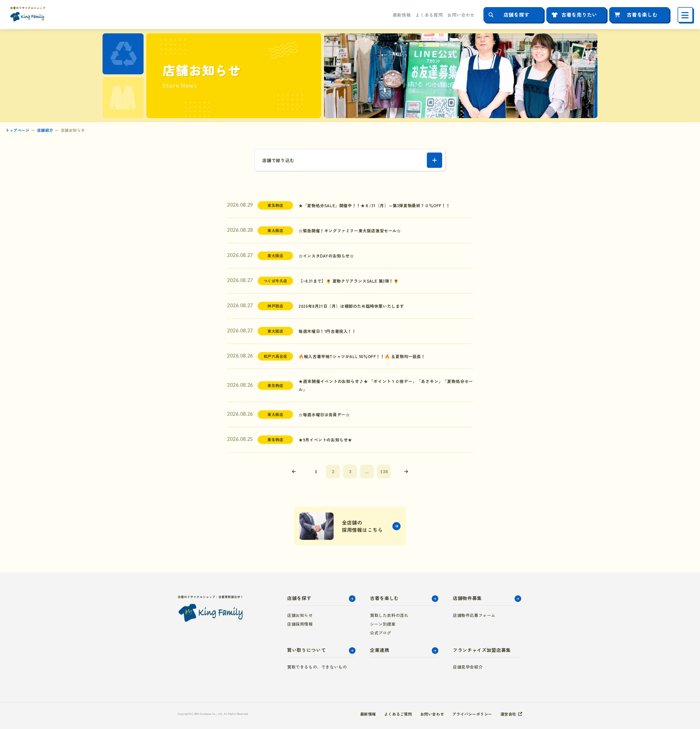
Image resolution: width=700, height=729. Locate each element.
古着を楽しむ (642, 14)
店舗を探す (516, 14)
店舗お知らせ (300, 615)
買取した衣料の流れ (389, 615)
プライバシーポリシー (472, 714)
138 (384, 471)
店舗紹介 (45, 130)
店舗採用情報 (300, 624)
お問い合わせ (461, 14)
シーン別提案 (383, 624)
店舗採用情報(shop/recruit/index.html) (350, 526)
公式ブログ (380, 633)
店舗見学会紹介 (468, 667)
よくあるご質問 (398, 714)
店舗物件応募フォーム (474, 615)
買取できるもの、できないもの (317, 667)
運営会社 (508, 714)
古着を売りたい (579, 14)
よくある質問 (429, 14)
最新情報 (402, 14)
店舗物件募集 (467, 598)
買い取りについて (306, 649)
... (367, 471)
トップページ (17, 130)
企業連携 (379, 649)
